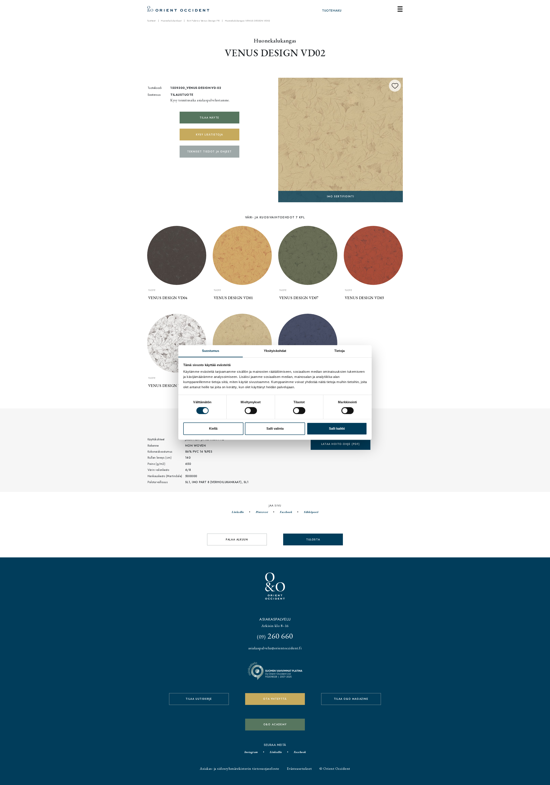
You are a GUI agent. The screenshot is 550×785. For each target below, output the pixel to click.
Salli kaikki (337, 428)
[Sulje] (400, 9)
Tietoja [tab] (339, 351)
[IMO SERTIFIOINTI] (340, 139)
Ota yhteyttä (275, 699)
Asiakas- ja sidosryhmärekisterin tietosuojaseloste (239, 768)
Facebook (286, 512)
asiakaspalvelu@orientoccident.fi (275, 647)
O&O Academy (275, 724)
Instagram (251, 752)
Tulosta (313, 540)
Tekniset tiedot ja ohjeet (209, 152)
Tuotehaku (331, 10)
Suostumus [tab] (210, 351)
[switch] (251, 410)
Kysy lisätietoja (209, 135)
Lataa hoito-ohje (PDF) (340, 444)
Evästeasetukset (299, 768)
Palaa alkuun (237, 540)
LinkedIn (238, 512)
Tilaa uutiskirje (199, 699)
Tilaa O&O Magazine (351, 699)
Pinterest (262, 512)
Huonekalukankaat (171, 20)
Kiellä (213, 428)
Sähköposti (311, 512)
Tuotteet (151, 20)
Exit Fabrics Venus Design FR (203, 20)
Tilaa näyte (209, 118)
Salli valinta (275, 428)
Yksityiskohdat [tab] (275, 351)
